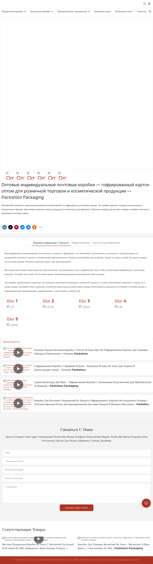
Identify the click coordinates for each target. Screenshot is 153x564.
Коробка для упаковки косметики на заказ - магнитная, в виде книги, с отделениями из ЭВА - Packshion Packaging (114, 546)
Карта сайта (103, 559)
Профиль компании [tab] (81, 242)
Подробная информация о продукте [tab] (51, 242)
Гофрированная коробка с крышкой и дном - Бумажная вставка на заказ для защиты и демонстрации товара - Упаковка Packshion (84, 368)
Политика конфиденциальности (124, 559)
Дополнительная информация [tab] (106, 242)
